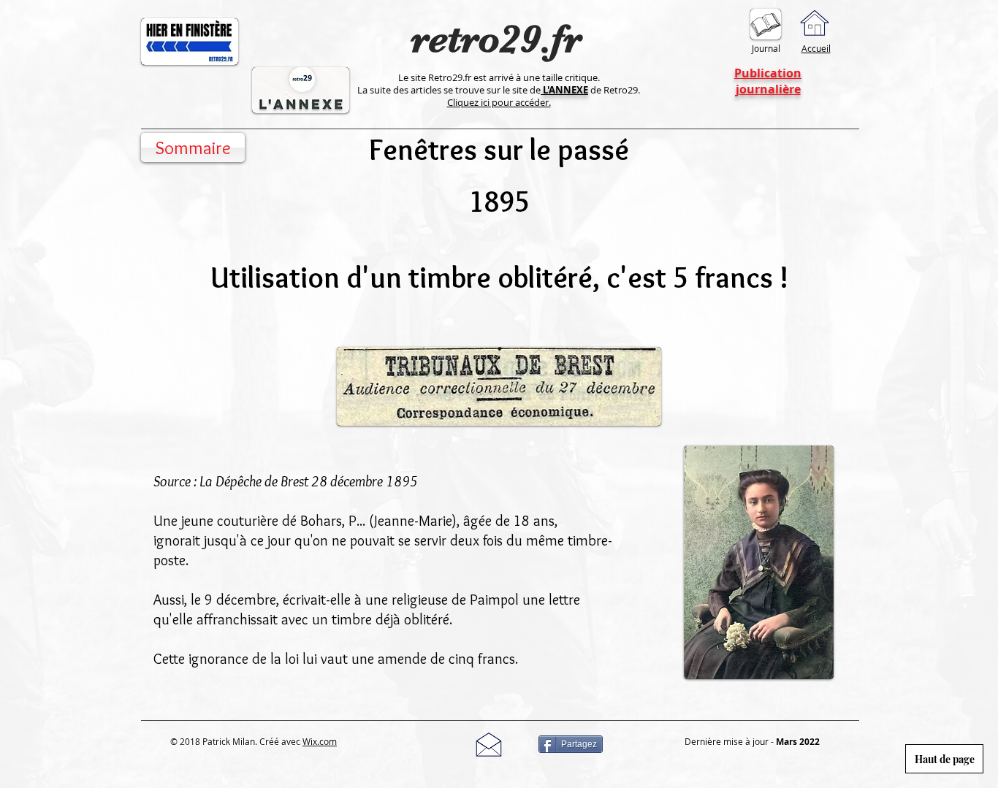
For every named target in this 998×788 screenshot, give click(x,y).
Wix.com (319, 741)
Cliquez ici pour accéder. (499, 102)
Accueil (816, 48)
